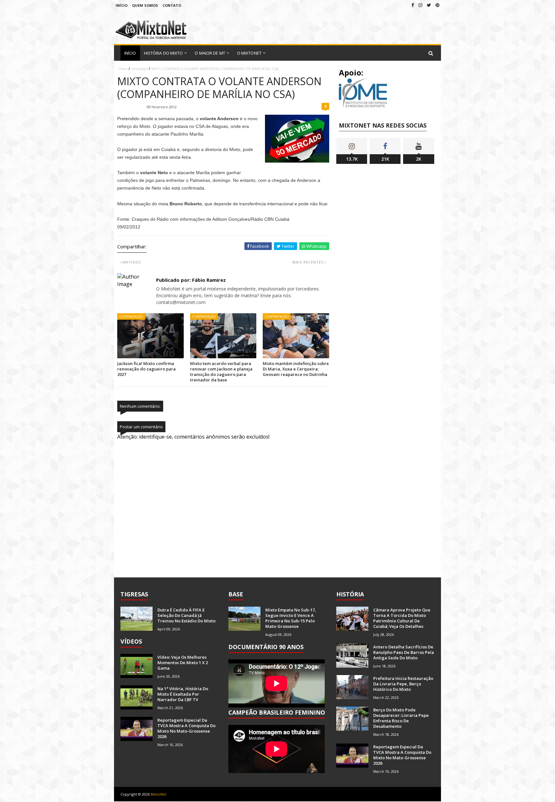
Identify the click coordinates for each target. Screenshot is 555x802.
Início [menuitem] (130, 53)
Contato (172, 5)
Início (122, 5)
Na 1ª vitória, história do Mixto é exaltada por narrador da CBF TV (182, 694)
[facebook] (413, 5)
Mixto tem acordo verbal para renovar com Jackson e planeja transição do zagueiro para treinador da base (221, 372)
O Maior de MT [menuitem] (210, 53)
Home (123, 69)
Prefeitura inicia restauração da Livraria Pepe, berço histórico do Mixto (403, 683)
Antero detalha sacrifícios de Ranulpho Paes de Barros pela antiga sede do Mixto (403, 652)
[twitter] (429, 5)
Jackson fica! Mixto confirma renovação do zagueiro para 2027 (146, 369)
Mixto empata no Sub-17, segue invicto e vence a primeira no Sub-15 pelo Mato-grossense (290, 618)
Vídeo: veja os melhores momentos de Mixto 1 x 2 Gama (182, 662)
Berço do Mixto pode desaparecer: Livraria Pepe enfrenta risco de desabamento (401, 718)
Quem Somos (145, 5)
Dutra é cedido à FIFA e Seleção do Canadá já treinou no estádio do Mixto (186, 615)
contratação (139, 69)
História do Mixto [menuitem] (163, 53)
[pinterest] (437, 5)
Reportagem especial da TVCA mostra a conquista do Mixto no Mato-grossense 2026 (186, 728)
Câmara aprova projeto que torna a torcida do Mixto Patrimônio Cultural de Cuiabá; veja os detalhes (401, 618)
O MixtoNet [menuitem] (249, 53)
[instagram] (420, 5)
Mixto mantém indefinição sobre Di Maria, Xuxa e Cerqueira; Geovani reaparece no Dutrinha (296, 369)
